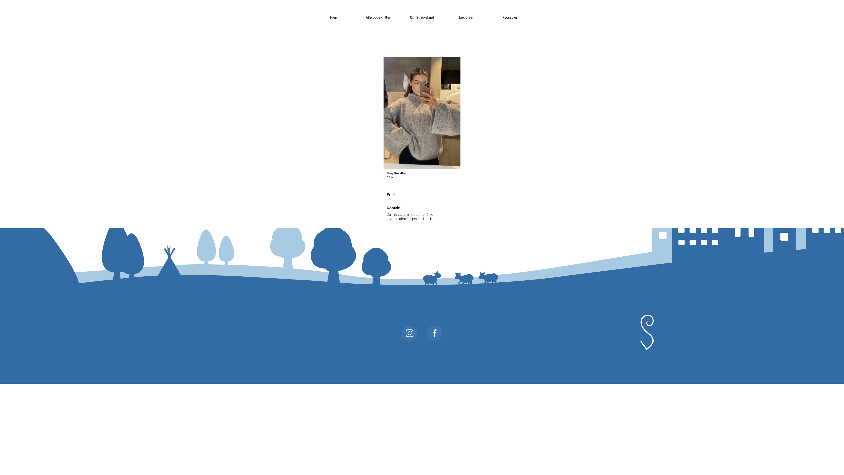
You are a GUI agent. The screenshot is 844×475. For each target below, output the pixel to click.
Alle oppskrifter (378, 17)
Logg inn (466, 17)
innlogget (413, 214)
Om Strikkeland (422, 17)
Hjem (334, 17)
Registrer (509, 17)
